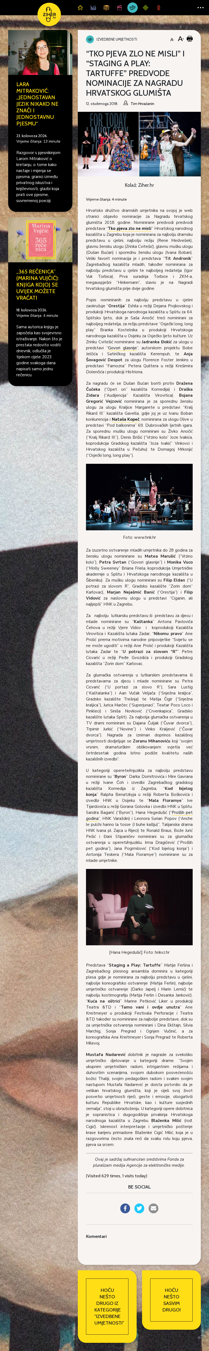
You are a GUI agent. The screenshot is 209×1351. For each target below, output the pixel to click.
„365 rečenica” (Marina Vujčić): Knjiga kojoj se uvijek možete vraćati (37, 284)
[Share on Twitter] (139, 1211)
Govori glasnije (122, 348)
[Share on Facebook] (125, 1211)
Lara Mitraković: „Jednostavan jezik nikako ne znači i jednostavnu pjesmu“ (37, 104)
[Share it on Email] (153, 1211)
